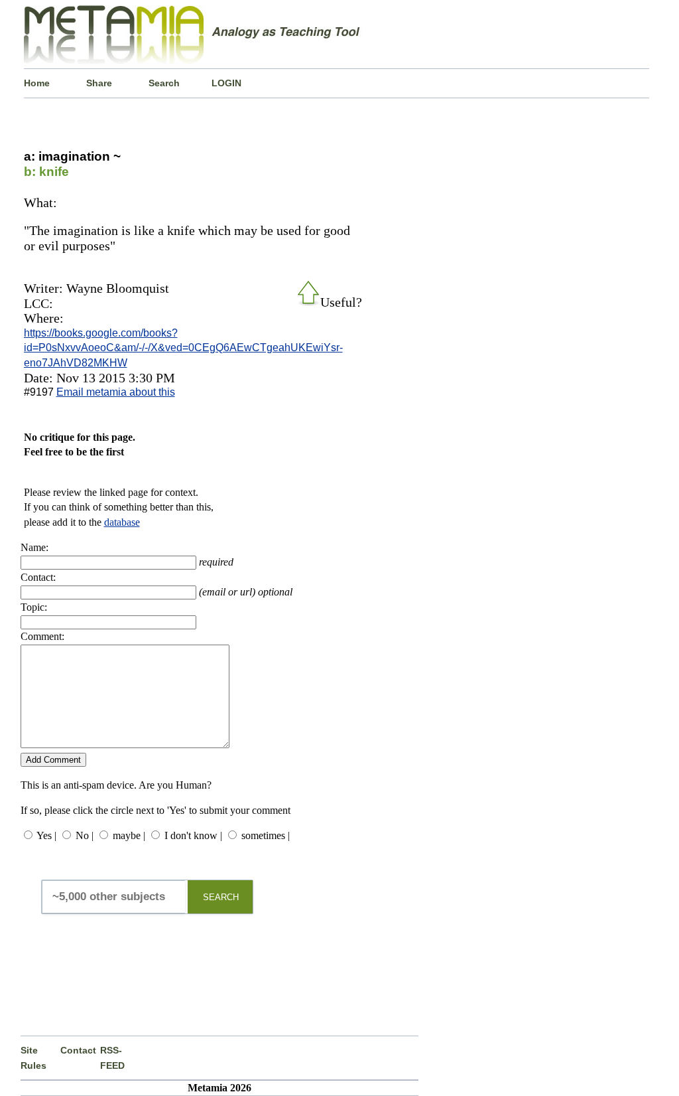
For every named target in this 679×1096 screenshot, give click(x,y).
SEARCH (221, 897)
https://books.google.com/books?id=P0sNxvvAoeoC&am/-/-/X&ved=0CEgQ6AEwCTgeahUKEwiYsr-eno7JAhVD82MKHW (183, 347)
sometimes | (265, 835)
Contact (78, 1050)
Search (164, 83)
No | (84, 835)
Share (99, 83)
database (122, 522)
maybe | (129, 835)
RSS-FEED (112, 1057)
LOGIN (226, 83)
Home (37, 83)
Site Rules (33, 1057)
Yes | (46, 835)
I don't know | (193, 835)
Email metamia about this (115, 392)
